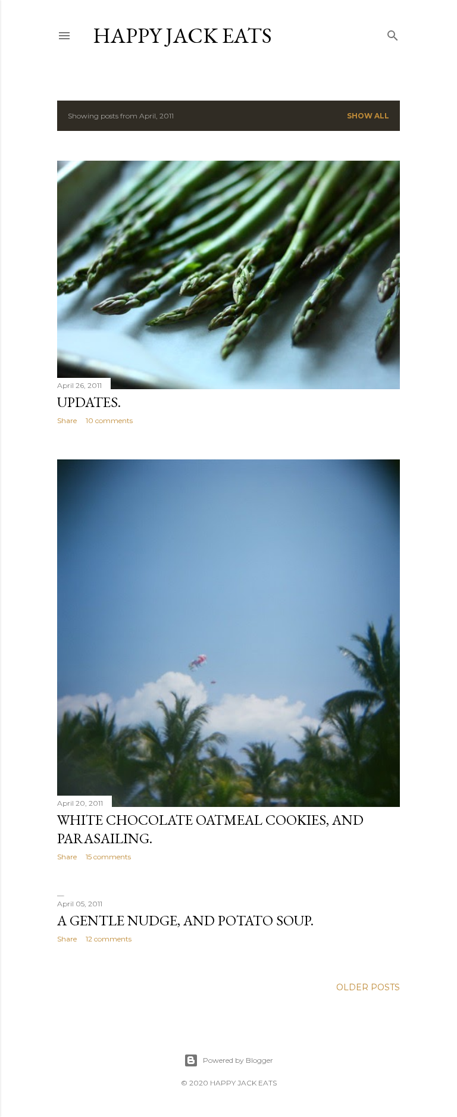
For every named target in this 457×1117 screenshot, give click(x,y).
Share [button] (67, 420)
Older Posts (368, 987)
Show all (368, 115)
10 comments (109, 420)
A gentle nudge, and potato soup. (185, 920)
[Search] (393, 33)
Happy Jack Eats (182, 35)
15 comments (108, 856)
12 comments (109, 938)
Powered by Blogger (238, 1060)
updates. (89, 402)
